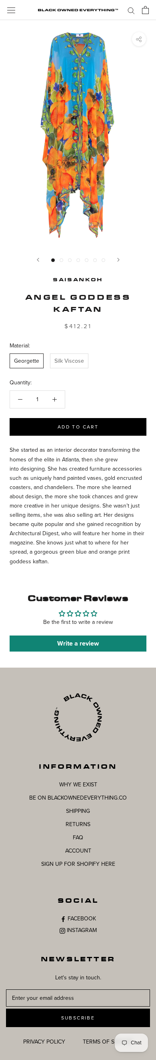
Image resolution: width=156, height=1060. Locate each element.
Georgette (26, 360)
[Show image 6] (95, 260)
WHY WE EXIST (78, 784)
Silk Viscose (69, 360)
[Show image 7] (103, 260)
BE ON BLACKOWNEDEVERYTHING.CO (78, 797)
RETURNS (78, 824)
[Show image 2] (61, 260)
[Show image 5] (86, 260)
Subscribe (78, 1018)
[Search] (131, 10)
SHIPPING (78, 811)
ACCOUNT (78, 850)
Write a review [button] (78, 644)
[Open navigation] (11, 10)
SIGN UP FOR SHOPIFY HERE (78, 864)
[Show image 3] (70, 260)
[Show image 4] (78, 260)
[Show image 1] (53, 260)
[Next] (118, 260)
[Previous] (38, 260)
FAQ (78, 837)
